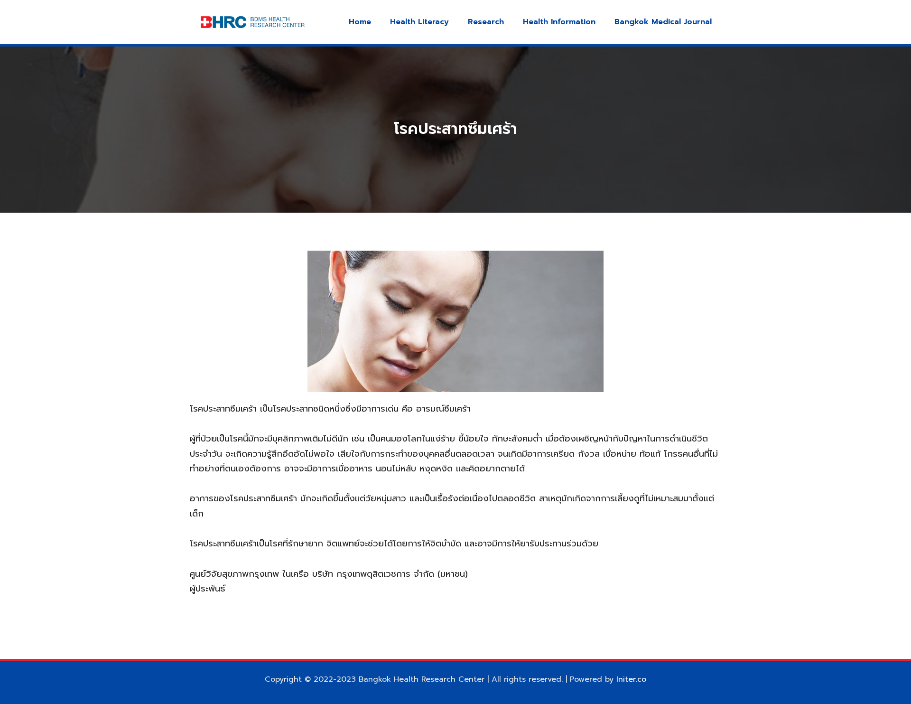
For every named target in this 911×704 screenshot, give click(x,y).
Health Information (559, 22)
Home (360, 22)
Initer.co (631, 679)
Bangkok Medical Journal (663, 22)
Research (486, 22)
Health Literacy (419, 22)
